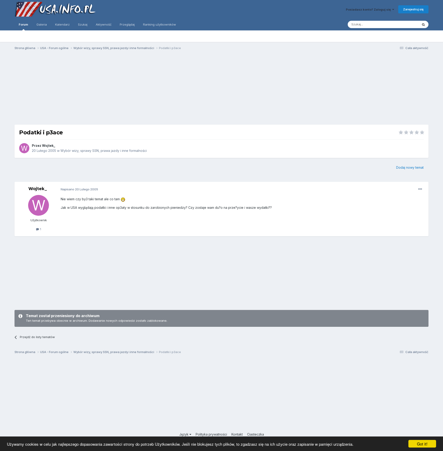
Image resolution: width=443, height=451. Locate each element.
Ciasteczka (255, 434)
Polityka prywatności (211, 434)
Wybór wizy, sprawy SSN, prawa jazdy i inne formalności (103, 151)
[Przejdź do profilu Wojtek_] (24, 148)
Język (184, 434)
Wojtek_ (48, 145)
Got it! (422, 444)
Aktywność (103, 24)
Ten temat (405, 24)
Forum (23, 24)
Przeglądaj (127, 24)
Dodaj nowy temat (410, 167)
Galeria (41, 24)
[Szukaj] (423, 24)
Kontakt (237, 434)
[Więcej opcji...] (420, 189)
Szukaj (82, 24)
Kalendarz (62, 24)
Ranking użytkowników (159, 24)
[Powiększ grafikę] (123, 199)
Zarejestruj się (413, 9)
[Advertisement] (221, 89)
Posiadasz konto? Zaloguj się (369, 9)
